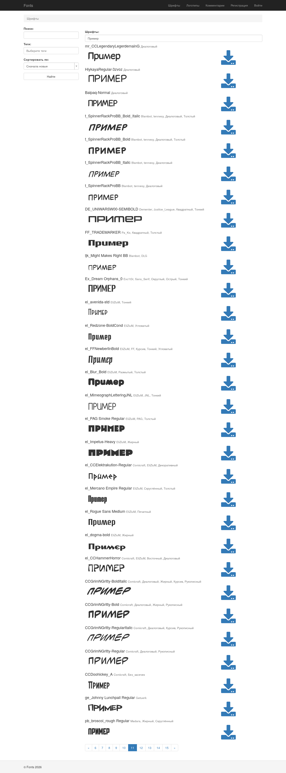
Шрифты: (92, 31)
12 (141, 748)
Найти (51, 76)
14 (158, 748)
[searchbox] (51, 50)
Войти (258, 5)
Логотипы (192, 5)
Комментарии (215, 5)
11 (132, 748)
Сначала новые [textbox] (37, 66)
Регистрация (239, 5)
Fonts (28, 5)
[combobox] (51, 50)
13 (149, 748)
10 (124, 748)
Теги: (27, 44)
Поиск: (29, 28)
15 (167, 748)
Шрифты (174, 5)
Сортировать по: (36, 59)
